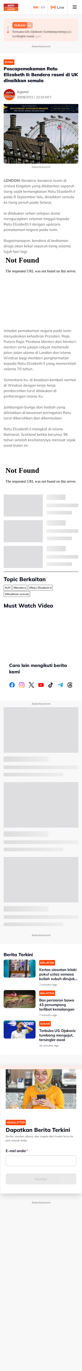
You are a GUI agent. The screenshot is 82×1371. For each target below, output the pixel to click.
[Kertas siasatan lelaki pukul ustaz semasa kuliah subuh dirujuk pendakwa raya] (20, 969)
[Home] (11, 7)
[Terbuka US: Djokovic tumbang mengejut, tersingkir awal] (20, 1030)
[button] (8, 27)
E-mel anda (16, 1150)
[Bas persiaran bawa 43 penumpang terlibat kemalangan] (20, 999)
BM (35, 7)
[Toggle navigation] (74, 7)
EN (43, 7)
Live (60, 7)
